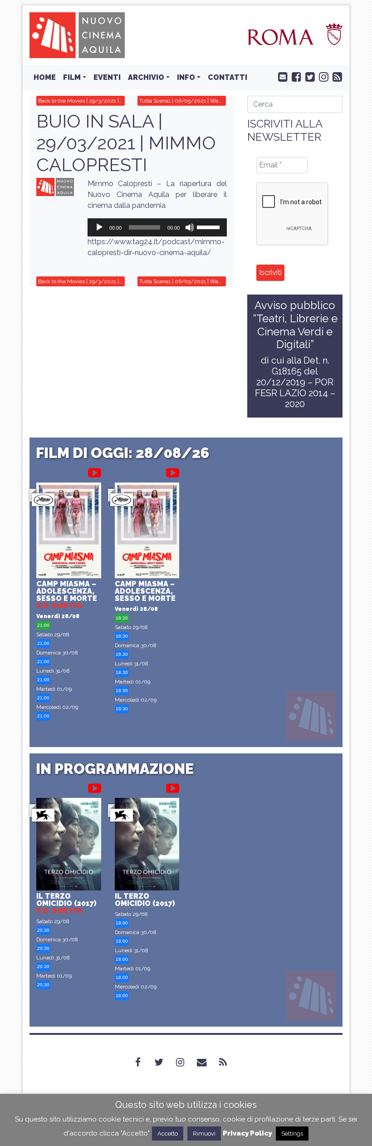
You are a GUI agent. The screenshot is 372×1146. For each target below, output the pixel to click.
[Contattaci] (281, 76)
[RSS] (228, 1062)
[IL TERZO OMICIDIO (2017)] (68, 845)
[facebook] (294, 76)
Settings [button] (292, 1133)
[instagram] (321, 76)
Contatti (227, 77)
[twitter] (308, 76)
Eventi (107, 77)
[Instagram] (185, 1062)
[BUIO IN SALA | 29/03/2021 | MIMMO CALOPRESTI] (55, 187)
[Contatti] (207, 1062)
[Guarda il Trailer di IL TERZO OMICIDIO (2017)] (94, 786)
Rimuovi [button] (204, 1133)
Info (186, 77)
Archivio (146, 77)
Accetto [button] (167, 1133)
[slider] (209, 226)
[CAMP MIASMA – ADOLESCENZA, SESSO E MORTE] (68, 531)
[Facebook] (143, 1062)
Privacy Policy (247, 1133)
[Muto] (189, 227)
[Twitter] (164, 1062)
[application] (157, 227)
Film (72, 77)
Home (45, 77)
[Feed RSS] (335, 76)
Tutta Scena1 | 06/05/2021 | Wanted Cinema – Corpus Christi (182, 101)
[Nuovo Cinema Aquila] (77, 34)
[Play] (99, 227)
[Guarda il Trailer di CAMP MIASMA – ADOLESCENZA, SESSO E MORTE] (94, 471)
